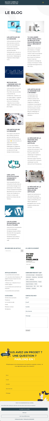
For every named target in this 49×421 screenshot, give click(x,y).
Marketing (32, 279)
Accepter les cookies (24, 409)
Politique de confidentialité (28, 419)
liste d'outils (40, 277)
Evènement (28, 277)
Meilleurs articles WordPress (31, 281)
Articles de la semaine (10, 297)
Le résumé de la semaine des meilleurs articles (34, 140)
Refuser (24, 412)
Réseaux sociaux (29, 286)
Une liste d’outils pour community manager (13, 177)
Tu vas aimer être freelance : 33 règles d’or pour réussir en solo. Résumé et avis (34, 41)
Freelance (7, 300)
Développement (39, 274)
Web (41, 286)
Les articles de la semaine (13, 38)
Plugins (39, 281)
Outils (6, 304)
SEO (35, 286)
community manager (30, 274)
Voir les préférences (24, 416)
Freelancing (34, 277)
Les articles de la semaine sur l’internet (33, 90)
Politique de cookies (19, 419)
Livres (27, 279)
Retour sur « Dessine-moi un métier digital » (14, 84)
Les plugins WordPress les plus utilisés (13, 223)
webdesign (28, 288)
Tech (38, 286)
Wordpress (34, 288)
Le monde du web (9, 302)
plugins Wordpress (29, 283)
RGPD (36, 283)
